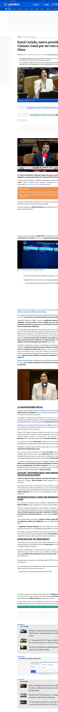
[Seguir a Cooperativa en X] (12, 1)
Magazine (14, 9)
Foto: (20, 68)
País (10, 9)
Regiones (26, 9)
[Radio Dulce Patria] (35, 4)
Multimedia (48, 9)
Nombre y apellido (35, 663)
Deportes (20, 9)
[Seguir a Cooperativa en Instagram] (14, 1)
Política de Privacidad (45, 674)
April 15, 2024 (54, 283)
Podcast (42, 9)
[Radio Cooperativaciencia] (45, 4)
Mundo (32, 9)
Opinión (37, 9)
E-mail (32, 666)
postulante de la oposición (33, 184)
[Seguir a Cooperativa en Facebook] (10, 1)
